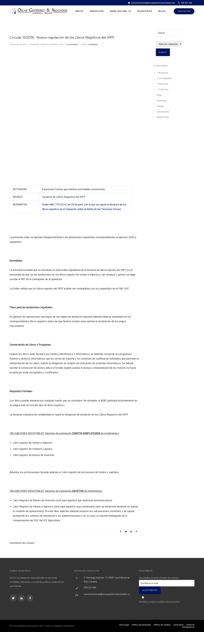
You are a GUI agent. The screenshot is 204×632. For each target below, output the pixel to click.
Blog (162, 11)
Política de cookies (162, 625)
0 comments (72, 44)
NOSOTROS (163, 117)
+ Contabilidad (164, 78)
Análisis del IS (120, 11)
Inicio (79, 11)
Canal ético (179, 625)
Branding (161, 100)
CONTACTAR (184, 11)
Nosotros (144, 11)
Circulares (92, 44)
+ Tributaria (162, 89)
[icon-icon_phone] (179, 3)
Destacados (163, 111)
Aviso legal (124, 625)
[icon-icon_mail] (129, 3)
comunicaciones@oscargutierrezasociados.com (153, 3)
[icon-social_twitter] (14, 598)
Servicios (97, 11)
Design (160, 106)
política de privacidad (169, 602)
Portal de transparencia (188, 626)
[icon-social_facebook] (30, 598)
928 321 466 (186, 3)
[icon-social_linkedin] (22, 598)
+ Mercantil (162, 84)
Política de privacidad (141, 625)
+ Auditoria (162, 72)
